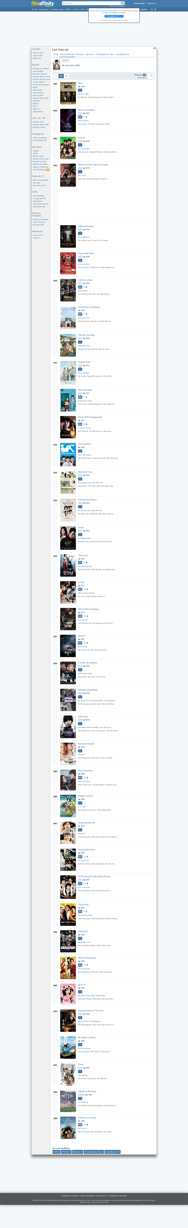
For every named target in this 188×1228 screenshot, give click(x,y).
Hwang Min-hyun (96, 152)
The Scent (82, 555)
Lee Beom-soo (111, 785)
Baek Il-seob (96, 945)
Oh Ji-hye (107, 1132)
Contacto (36, 238)
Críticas (76, 9)
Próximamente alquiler (41, 85)
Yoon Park (82, 404)
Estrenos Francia (39, 127)
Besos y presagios (86, 110)
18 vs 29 (82, 985)
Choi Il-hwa (96, 890)
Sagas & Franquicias (40, 167)
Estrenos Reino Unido (41, 125)
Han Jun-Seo (83, 1021)
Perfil (55, 54)
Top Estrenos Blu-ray (40, 204)
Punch (81, 527)
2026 (88, 9)
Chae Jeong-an (84, 890)
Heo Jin (94, 349)
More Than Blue (85, 771)
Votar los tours (38, 53)
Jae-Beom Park (84, 727)
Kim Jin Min (82, 291)
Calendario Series (56, 9)
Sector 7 (81, 636)
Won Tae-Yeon (84, 781)
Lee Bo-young (98, 785)
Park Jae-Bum (84, 373)
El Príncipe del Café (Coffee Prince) (94, 876)
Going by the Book (86, 850)
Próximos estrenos (40, 74)
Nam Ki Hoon (83, 121)
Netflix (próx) (37, 90)
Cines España (38, 71)
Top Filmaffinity (38, 196)
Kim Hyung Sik (97, 701)
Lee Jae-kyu (83, 1075)
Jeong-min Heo (84, 349)
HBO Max (36, 101)
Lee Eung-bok (109, 701)
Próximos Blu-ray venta (41, 79)
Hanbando (83, 931)
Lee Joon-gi (83, 294)
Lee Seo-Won (105, 376)
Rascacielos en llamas (88, 609)
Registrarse (152, 3)
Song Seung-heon (95, 1105)
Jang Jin (81, 754)
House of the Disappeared (90, 417)
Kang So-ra (82, 486)
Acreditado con (122, 54)
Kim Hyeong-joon (85, 566)
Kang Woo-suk (84, 942)
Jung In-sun (94, 267)
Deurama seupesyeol (87, 690)
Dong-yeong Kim (99, 458)
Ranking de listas (39, 207)
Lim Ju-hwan (103, 240)
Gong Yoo (106, 890)
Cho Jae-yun (107, 541)
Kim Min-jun (102, 1078)
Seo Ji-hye (82, 124)
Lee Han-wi (60, 49)
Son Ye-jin (108, 623)
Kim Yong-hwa (84, 969)
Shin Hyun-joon (84, 918)
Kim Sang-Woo (84, 149)
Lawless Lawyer (85, 280)
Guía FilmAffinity (41, 170)
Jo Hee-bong (83, 704)
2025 (82, 9)
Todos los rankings (40, 138)
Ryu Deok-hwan (84, 458)
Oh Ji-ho (90, 650)
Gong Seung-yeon (94, 404)
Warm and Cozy (85, 472)
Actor (67, 60)
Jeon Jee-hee (83, 318)
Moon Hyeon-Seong (86, 593)
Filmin (35, 106)
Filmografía (67, 54)
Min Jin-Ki (82, 175)
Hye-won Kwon (96, 1132)
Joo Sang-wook (109, 569)
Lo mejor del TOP (39, 199)
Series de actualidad (40, 180)
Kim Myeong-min (85, 1025)
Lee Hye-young (103, 294)
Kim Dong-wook (84, 758)
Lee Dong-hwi (83, 321)
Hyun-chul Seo (108, 704)
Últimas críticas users (41, 159)
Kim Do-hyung (84, 510)
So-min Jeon (104, 349)
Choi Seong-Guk (98, 918)
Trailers (35, 153)
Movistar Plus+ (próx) (41, 98)
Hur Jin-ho (82, 1128)
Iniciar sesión (38, 55)
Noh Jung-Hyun (110, 152)
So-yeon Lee (83, 514)
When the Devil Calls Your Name (93, 165)
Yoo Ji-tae (82, 240)
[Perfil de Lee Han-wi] (56, 64)
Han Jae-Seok (106, 758)
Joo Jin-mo (109, 864)
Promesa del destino (87, 500)
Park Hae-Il (94, 1052)
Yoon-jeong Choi (104, 810)
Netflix (35, 87)
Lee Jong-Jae (83, 264)
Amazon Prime (38, 93)
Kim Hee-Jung (107, 486)
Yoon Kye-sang (94, 124)
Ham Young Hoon (98, 995)
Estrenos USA (38, 122)
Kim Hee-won (97, 483)
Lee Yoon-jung (84, 887)
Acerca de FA (38, 235)
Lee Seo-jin (91, 1078)
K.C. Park (82, 807)
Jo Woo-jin (82, 97)
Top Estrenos (38, 201)
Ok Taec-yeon (94, 431)
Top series (36, 183)
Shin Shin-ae (106, 321)
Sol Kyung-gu (98, 623)
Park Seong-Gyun (85, 915)
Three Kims (83, 904)
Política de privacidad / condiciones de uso (93, 1195)
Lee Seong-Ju (95, 1021)
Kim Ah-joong (95, 541)
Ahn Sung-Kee (101, 650)
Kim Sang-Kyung (85, 623)
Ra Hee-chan (83, 94)
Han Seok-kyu (83, 1132)
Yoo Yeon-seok (94, 486)
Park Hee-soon (84, 569)
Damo (81, 1064)
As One (81, 582)
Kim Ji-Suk (105, 124)
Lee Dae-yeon (95, 704)
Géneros (89, 54)
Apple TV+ (37, 109)
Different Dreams (85, 226)
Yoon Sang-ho (84, 237)
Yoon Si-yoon (83, 267)
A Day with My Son (86, 823)
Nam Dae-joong (84, 455)
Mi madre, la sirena (86, 1037)
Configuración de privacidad (117, 1195)
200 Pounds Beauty (87, 958)
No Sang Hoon (84, 701)
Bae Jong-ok (108, 514)
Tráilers (68, 9)
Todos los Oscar (39, 222)
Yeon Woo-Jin (108, 404)
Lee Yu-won (92, 240)
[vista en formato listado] (61, 76)
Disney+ (36, 103)
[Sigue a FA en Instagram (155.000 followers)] (155, 9)
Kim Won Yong (84, 995)
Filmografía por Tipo (105, 54)
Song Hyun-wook (85, 401)
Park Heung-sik (84, 1048)
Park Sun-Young (84, 999)
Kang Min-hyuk (93, 376)
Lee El (104, 179)
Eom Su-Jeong (84, 864)
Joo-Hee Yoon (112, 731)
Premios (80, 54)
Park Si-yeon (96, 569)
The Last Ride (84, 444)
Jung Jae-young (97, 864)
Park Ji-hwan (108, 97)
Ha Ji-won (82, 376)
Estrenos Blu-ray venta (41, 77)
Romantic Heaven (86, 744)
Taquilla (35, 151)
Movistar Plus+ (38, 95)
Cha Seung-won (84, 837)
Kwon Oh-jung (111, 918)
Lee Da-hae (100, 677)
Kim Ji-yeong (111, 837)
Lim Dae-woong (84, 428)
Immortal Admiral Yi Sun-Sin (90, 1011)
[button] (154, 48)
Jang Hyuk (82, 677)
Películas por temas (40, 164)
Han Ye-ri (101, 596)
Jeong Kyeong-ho (95, 97)
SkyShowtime (38, 112)
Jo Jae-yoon (106, 431)
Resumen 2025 (38, 225)
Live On (81, 138)
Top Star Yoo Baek (86, 335)
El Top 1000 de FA (39, 140)
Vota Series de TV (39, 185)
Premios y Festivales (40, 219)
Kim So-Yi (109, 1025)
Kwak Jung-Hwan (85, 673)
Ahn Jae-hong (112, 458)
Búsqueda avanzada (117, 6)
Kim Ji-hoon (83, 620)
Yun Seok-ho (83, 1102)
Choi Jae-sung (98, 1025)
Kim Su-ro (96, 758)
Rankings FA (43, 9)
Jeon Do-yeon (83, 1052)
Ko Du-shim (105, 1052)
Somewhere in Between (89, 307)
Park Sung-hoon (107, 267)
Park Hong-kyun (84, 483)
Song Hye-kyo (109, 1105)
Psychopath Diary (86, 253)
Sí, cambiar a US (113, 16)
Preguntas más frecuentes (70, 1195)
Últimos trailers (38, 156)
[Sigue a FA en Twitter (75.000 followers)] (152, 9)
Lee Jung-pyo (105, 727)
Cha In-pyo (106, 945)
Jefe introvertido (85, 390)
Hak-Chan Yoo (84, 346)
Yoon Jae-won (96, 510)
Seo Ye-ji (92, 294)
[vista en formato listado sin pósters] (56, 76)
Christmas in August (87, 1118)
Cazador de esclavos (87, 663)
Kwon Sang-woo (84, 785)
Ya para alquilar (38, 82)
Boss (80, 83)
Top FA (34, 9)
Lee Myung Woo (84, 538)
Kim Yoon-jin (83, 431)
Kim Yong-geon (106, 972)
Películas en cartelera (41, 69)
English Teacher (85, 796)
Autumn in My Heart (87, 1091)
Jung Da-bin (83, 152)
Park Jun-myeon (98, 731)
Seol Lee (81, 179)
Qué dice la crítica (39, 161)
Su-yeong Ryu (107, 999)
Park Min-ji (96, 999)
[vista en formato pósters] (66, 76)
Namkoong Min (95, 514)
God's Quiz (83, 717)
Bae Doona (91, 596)
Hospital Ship (84, 362)
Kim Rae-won (83, 541)
